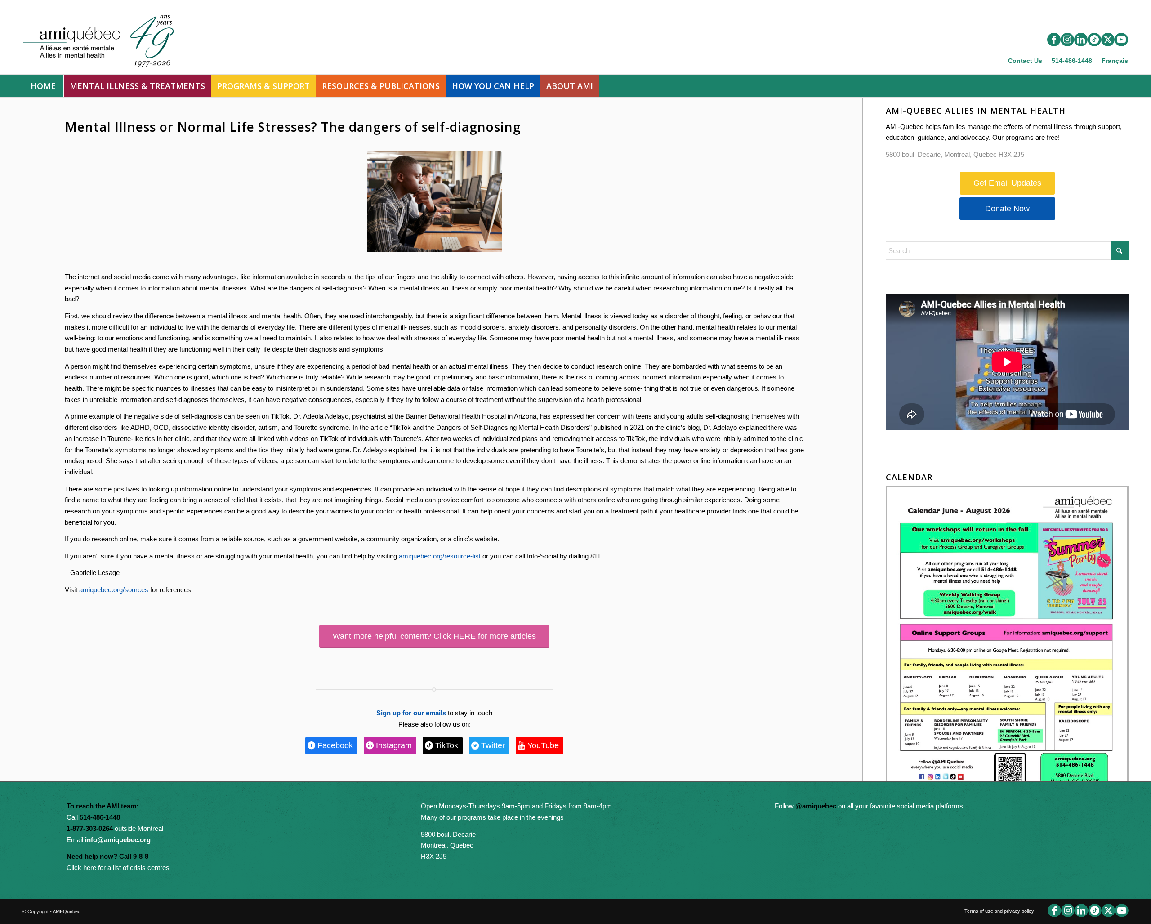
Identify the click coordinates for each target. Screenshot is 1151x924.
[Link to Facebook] (1054, 39)
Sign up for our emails (411, 713)
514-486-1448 (1072, 60)
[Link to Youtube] (1121, 39)
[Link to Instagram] (1067, 39)
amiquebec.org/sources (113, 590)
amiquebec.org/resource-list (440, 556)
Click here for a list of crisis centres (118, 867)
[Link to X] (1108, 39)
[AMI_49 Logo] (107, 39)
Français (1115, 60)
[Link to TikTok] (1094, 39)
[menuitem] (1025, 60)
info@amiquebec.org (118, 840)
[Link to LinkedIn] (1081, 39)
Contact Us (1025, 60)
